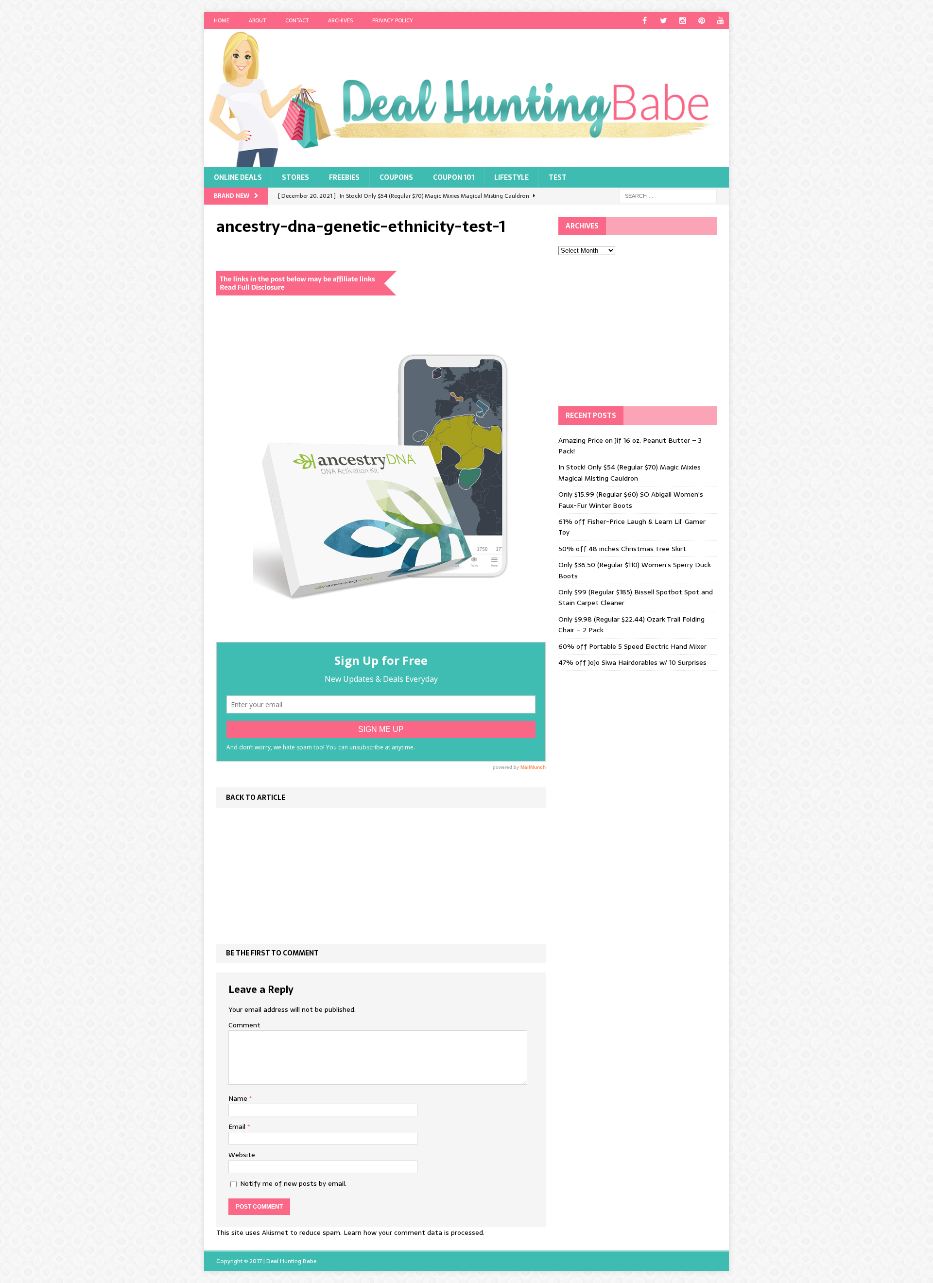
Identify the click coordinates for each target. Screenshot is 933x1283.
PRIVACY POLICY (392, 20)
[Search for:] (668, 195)
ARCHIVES (340, 20)
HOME (221, 20)
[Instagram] (682, 20)
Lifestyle (511, 177)
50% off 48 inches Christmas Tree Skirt (622, 548)
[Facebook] (644, 20)
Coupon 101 (453, 177)
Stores (295, 177)
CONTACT (297, 20)
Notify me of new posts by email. (293, 1183)
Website (241, 1154)
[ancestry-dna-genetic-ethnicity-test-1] (381, 636)
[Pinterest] (701, 20)
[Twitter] (663, 20)
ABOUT (257, 20)
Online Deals (238, 177)
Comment (244, 1025)
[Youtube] (720, 20)
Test (558, 177)
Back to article (255, 797)
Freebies (344, 177)
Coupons (396, 177)
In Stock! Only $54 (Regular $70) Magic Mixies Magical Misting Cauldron (629, 472)
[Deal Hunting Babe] (466, 98)
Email (237, 1126)
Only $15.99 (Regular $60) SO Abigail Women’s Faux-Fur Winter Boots (630, 499)
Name (238, 1098)
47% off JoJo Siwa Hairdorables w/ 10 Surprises (632, 662)
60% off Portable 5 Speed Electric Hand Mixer (632, 646)
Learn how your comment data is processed (413, 1232)
